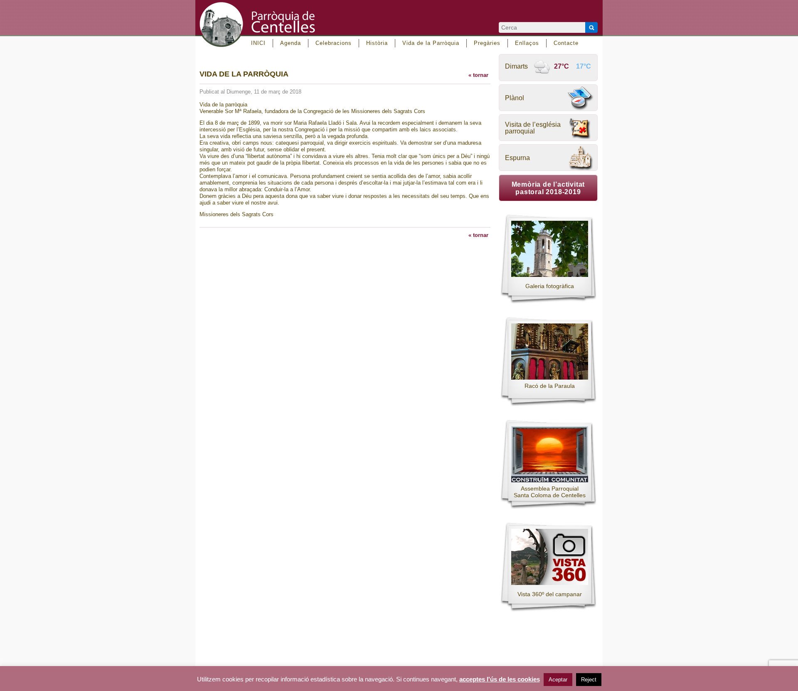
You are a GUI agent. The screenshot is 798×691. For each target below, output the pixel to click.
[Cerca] (591, 27)
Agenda (290, 43)
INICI (258, 43)
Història (377, 43)
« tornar (478, 75)
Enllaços (527, 43)
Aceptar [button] (558, 679)
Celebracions (333, 43)
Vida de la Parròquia (430, 43)
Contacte (566, 43)
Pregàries (487, 43)
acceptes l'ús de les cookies (499, 679)
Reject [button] (588, 679)
